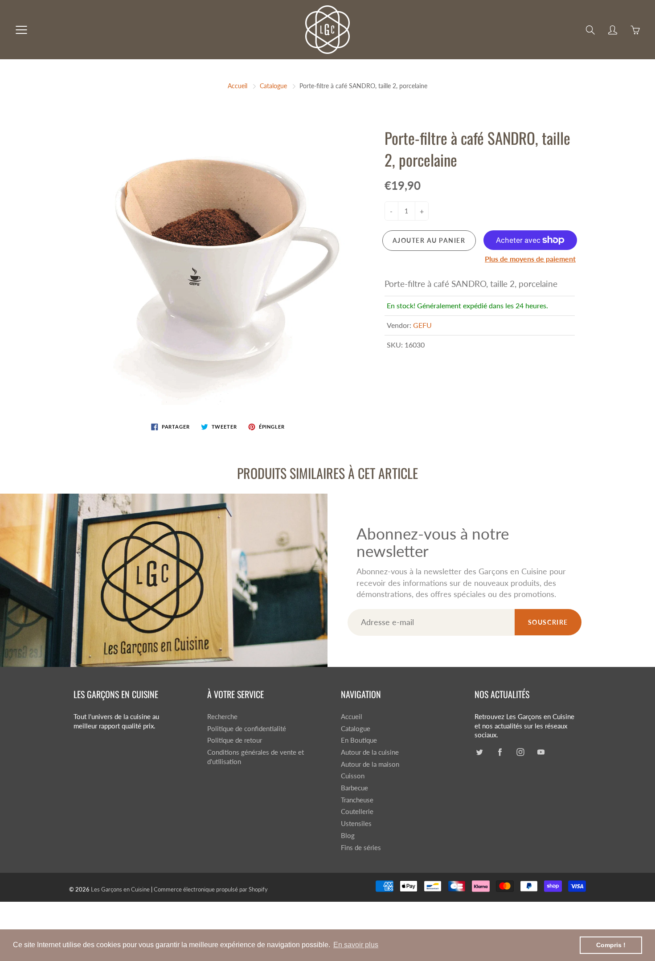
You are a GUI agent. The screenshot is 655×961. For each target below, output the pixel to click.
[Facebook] (315, 148)
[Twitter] (295, 148)
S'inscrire (402, 119)
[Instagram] (334, 148)
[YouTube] (353, 148)
